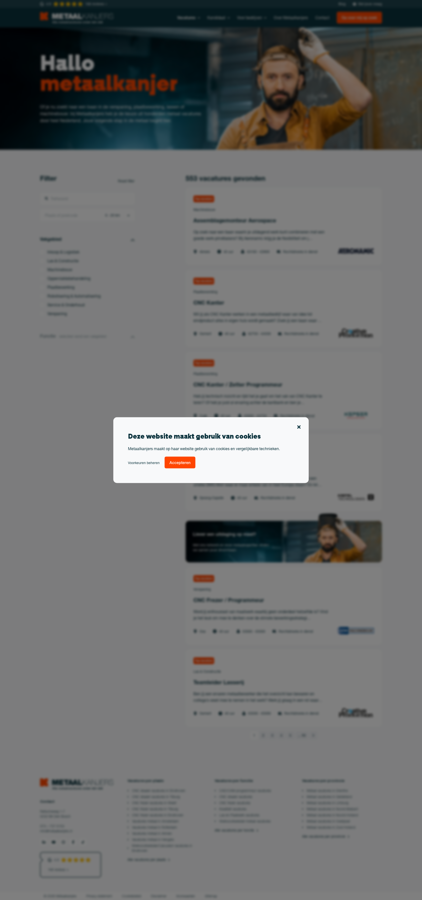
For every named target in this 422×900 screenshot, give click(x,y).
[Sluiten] (298, 427)
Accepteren (179, 462)
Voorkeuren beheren (144, 462)
